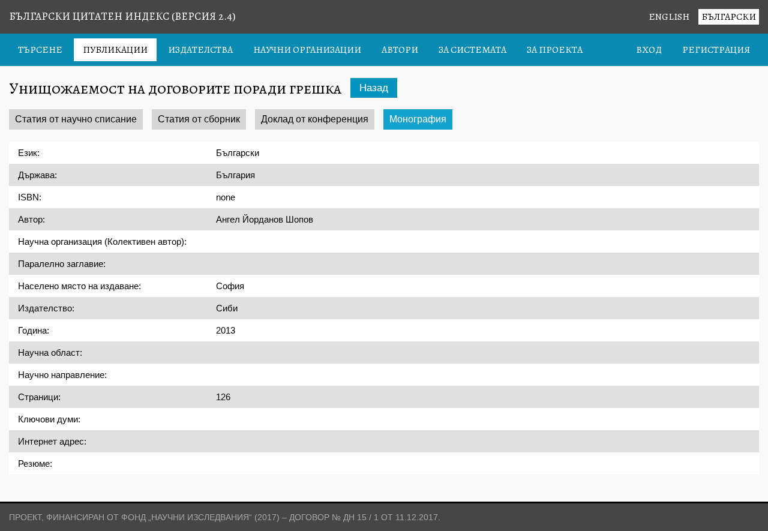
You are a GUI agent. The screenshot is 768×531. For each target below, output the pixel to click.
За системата (472, 49)
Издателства (200, 49)
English (669, 16)
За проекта (555, 49)
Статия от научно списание (76, 119)
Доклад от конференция (314, 119)
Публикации (115, 49)
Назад (373, 88)
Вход (649, 49)
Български (728, 16)
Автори (400, 49)
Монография (417, 119)
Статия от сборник (199, 119)
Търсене (40, 49)
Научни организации (307, 49)
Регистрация (716, 49)
